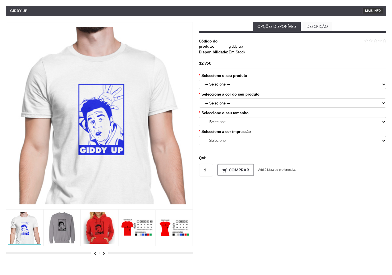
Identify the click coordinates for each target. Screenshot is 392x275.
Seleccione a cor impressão (226, 131)
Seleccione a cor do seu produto (230, 94)
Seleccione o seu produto (224, 75)
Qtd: (202, 158)
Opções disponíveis (276, 26)
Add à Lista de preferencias (277, 169)
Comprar (239, 170)
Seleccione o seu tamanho (225, 113)
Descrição (317, 26)
